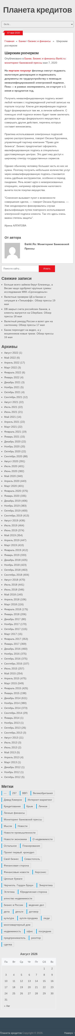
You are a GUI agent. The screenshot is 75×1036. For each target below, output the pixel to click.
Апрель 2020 (11, 481)
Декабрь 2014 (12, 698)
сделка (8, 944)
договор (33, 911)
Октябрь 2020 (12, 451)
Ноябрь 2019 (12, 505)
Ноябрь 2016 (12, 653)
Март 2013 (10, 762)
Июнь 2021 (10, 411)
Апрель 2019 (11, 540)
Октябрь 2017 (12, 629)
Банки (22, 41)
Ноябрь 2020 (12, 446)
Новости (22, 826)
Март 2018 (10, 604)
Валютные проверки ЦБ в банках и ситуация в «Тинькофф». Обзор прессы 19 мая (29, 300)
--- (5, 793)
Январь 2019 (11, 555)
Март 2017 (10, 633)
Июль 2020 (10, 466)
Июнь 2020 (10, 471)
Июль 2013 (10, 742)
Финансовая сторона (16, 865)
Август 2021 (11, 402)
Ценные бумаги (13, 878)
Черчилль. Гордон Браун (18, 885)
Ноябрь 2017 (12, 624)
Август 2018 (11, 579)
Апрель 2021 (11, 421)
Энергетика (46, 885)
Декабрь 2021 (12, 382)
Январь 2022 (11, 377)
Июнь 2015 (10, 668)
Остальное (10, 845)
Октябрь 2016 (12, 658)
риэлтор (36, 937)
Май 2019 (10, 535)
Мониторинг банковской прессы (23, 819)
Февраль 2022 (12, 372)
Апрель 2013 (11, 757)
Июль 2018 (10, 584)
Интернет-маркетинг (40, 799)
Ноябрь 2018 (12, 564)
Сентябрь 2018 (13, 574)
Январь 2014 (11, 717)
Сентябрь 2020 (13, 456)
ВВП (24, 793)
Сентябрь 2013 (13, 732)
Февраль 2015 (12, 688)
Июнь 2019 (10, 530)
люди (46, 918)
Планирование (31, 845)
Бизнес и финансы (39, 41)
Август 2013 (11, 737)
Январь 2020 (11, 495)
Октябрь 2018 (12, 569)
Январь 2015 (11, 693)
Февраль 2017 (12, 638)
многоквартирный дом (17, 924)
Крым (29, 806)
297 (14, 793)
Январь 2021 (11, 436)
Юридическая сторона (33, 891)
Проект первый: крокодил (19, 852)
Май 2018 (10, 594)
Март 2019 (10, 545)
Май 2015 (10, 673)
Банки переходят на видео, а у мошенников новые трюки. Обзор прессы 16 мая (29, 333)
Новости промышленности (19, 832)
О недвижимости (43, 839)
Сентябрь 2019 (13, 515)
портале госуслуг (20, 70)
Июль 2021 (10, 407)
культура (9, 918)
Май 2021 (10, 416)
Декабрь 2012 (12, 767)
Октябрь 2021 (12, 392)
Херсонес (40, 872)
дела (7, 911)
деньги (19, 911)
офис (30, 931)
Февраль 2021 (12, 431)
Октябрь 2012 (12, 777)
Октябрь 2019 (12, 510)
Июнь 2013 (10, 747)
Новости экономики (15, 839)
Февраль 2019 (12, 550)
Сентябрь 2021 (13, 397)
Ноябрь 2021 (12, 387)
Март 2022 (10, 367)
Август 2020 (11, 461)
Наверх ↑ (69, 1032)
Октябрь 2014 (12, 708)
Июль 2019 (10, 525)
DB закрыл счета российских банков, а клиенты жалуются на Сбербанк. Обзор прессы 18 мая (27, 313)
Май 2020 (10, 476)
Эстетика (9, 891)
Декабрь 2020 (12, 441)
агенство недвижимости (18, 898)
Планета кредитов (37, 9)
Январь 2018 (11, 614)
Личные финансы (14, 812)
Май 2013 (10, 752)
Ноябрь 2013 (12, 722)
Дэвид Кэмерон (13, 799)
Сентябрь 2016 (13, 663)
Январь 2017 (11, 643)
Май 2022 (10, 357)
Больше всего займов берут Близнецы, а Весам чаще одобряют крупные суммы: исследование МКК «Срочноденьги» (28, 288)
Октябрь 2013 (12, 727)
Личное (43, 806)
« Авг (7, 1005)
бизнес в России (13, 905)
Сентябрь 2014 (13, 712)
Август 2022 (11, 352)
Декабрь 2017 (12, 619)
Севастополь (32, 858)
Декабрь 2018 (12, 559)
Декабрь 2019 (12, 500)
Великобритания (43, 793)
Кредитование (12, 806)
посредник (45, 931)
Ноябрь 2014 (12, 703)
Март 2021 (10, 426)
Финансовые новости (16, 872)
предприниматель (14, 937)
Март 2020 (10, 485)
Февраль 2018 (12, 609)
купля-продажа (29, 918)
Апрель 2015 (11, 678)
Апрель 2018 (11, 599)
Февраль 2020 (12, 490)
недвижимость (12, 931)
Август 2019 (11, 520)
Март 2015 (10, 683)
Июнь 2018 (10, 589)
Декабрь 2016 (12, 648)
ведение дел (36, 905)
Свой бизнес (11, 858)
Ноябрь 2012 (12, 772)
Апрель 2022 (11, 362)
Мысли (8, 826)
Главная (9, 41)
